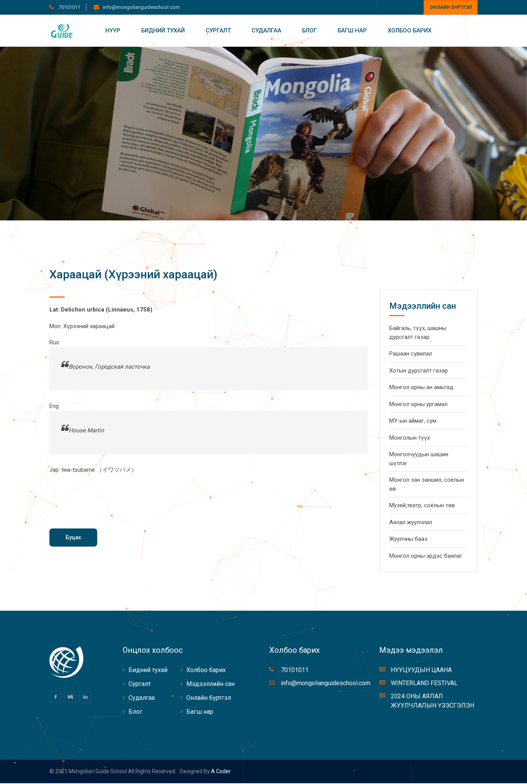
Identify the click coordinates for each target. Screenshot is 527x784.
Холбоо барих (409, 30)
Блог (309, 30)
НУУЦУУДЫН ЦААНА (421, 670)
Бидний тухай (163, 30)
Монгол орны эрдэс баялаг (425, 555)
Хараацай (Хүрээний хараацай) (133, 274)
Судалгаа (266, 30)
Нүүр (112, 30)
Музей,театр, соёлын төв (422, 505)
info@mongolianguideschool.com (141, 7)
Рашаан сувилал (410, 353)
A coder (220, 771)
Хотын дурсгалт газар (418, 370)
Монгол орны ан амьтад (421, 387)
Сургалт (218, 30)
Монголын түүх (409, 437)
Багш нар (352, 30)
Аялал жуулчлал (410, 522)
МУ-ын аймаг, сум (412, 420)
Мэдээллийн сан (210, 683)
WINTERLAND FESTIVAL (424, 683)
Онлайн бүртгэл (451, 7)
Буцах (73, 537)
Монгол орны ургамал (418, 404)
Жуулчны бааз (408, 538)
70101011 (68, 7)
